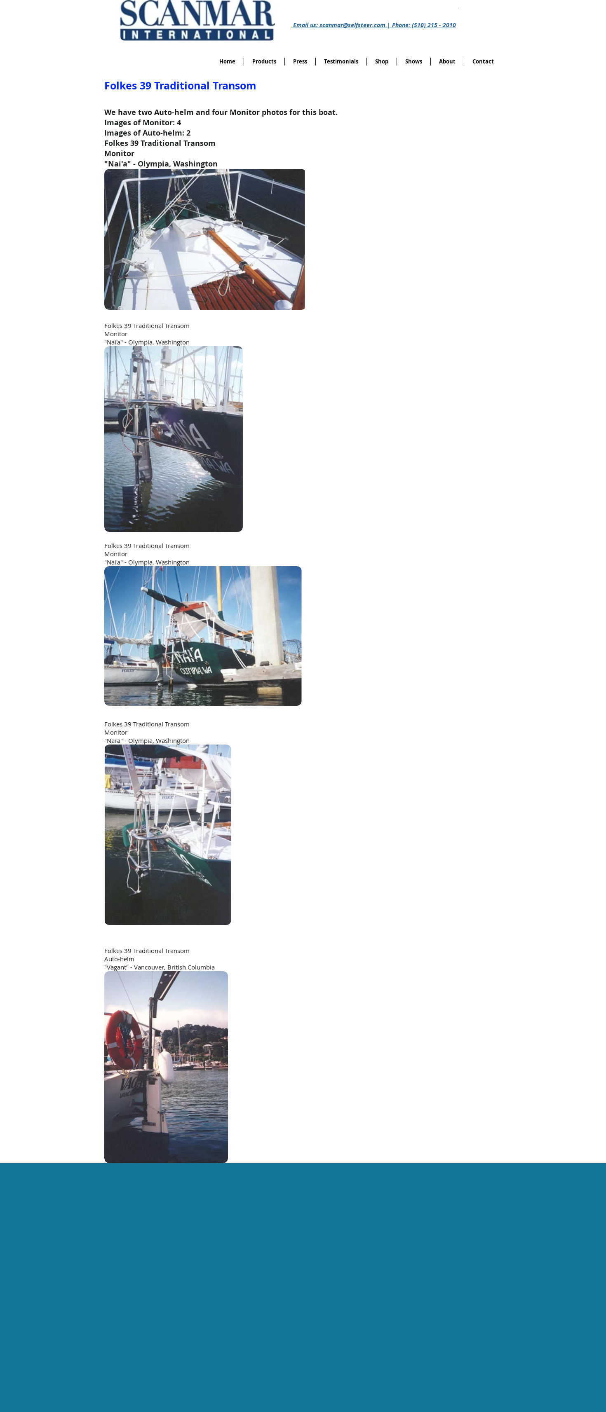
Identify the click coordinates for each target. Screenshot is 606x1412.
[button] (382, 62)
